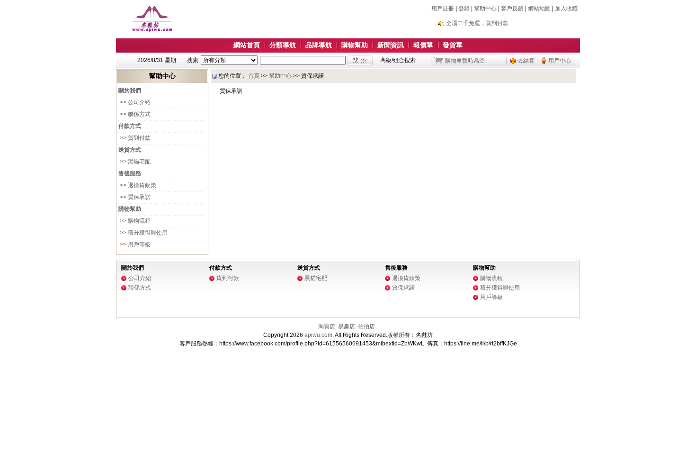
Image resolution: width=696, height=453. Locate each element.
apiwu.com (318, 335)
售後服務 (396, 267)
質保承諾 (403, 287)
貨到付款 (227, 278)
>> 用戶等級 (134, 244)
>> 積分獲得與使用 (143, 232)
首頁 (253, 75)
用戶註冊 (442, 8)
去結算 (526, 60)
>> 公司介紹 (134, 102)
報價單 (423, 45)
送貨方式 (308, 267)
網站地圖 (539, 8)
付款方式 (220, 267)
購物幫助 (354, 45)
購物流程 (491, 278)
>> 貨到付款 (134, 138)
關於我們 (132, 267)
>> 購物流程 (134, 220)
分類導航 (282, 45)
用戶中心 (559, 60)
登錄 (464, 8)
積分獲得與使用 (500, 287)
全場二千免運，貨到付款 (477, 23)
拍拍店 (366, 326)
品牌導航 (318, 45)
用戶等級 (491, 297)
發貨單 (453, 45)
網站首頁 (246, 45)
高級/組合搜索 (398, 60)
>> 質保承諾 (134, 197)
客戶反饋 (512, 8)
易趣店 (346, 326)
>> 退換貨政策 (137, 185)
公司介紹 (139, 278)
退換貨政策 (406, 278)
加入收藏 (566, 8)
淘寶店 (326, 326)
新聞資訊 (390, 45)
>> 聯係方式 (134, 114)
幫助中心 (485, 8)
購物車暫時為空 (465, 60)
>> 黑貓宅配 (134, 161)
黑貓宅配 (315, 278)
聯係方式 (139, 287)
